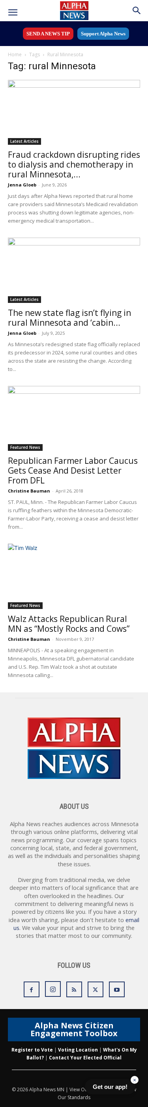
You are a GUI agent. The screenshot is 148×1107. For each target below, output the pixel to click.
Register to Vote (32, 1049)
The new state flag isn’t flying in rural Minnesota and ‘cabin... (69, 317)
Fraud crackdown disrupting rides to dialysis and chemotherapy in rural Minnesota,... (74, 164)
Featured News (25, 447)
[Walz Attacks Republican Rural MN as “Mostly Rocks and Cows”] (74, 576)
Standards (78, 1097)
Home (15, 54)
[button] (12, 12)
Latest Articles (24, 141)
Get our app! (110, 1086)
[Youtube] (117, 989)
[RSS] (74, 989)
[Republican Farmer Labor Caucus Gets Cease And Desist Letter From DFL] (74, 418)
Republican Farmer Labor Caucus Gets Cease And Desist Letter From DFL (73, 470)
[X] (95, 989)
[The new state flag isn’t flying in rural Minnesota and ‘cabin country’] (74, 270)
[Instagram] (53, 989)
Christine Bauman (29, 491)
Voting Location (78, 1049)
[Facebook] (31, 989)
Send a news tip (48, 34)
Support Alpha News (103, 34)
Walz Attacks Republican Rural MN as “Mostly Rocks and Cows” (68, 623)
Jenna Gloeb (22, 185)
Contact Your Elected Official (85, 1057)
